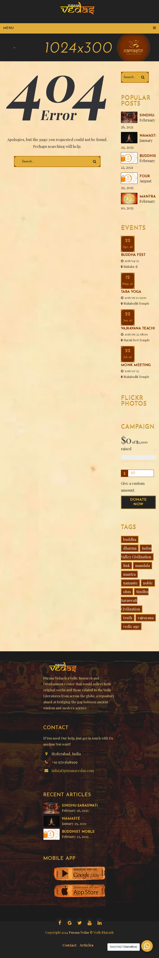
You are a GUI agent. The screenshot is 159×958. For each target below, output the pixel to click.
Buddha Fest (133, 255)
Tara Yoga (131, 292)
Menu (8, 28)
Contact (70, 944)
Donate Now (138, 502)
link (126, 565)
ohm (127, 591)
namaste (130, 582)
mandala (142, 565)
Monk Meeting (136, 365)
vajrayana (146, 617)
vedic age (131, 626)
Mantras (149, 196)
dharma (129, 548)
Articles (87, 944)
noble (148, 582)
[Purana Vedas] (79, 8)
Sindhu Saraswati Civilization (134, 600)
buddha (129, 539)
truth (127, 617)
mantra (129, 574)
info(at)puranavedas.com (73, 770)
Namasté (149, 136)
